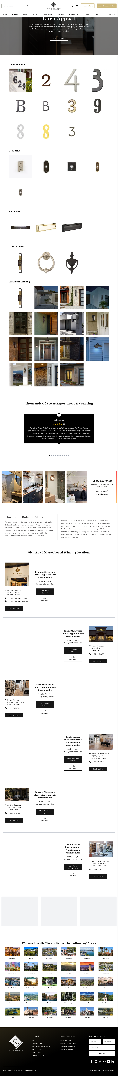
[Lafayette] (87, 996)
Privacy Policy (36, 1052)
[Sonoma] (31, 1011)
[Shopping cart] (77, 6)
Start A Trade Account (68, 1043)
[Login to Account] (72, 6)
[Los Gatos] (87, 1011)
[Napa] (12, 1011)
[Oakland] (87, 952)
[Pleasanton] (49, 1011)
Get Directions (14, 608)
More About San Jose (45, 812)
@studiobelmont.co (102, 494)
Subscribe (102, 1053)
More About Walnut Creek (73, 867)
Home (5, 14)
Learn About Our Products (41, 1046)
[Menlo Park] (12, 981)
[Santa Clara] (31, 967)
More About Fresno (73, 651)
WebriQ (112, 1070)
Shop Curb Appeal (59, 38)
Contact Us (110, 14)
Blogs (98, 14)
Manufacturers (37, 1043)
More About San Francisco (73, 759)
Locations (87, 14)
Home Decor (73, 14)
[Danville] (12, 952)
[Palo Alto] (105, 952)
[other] (114, 529)
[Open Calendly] (114, 546)
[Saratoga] (68, 1011)
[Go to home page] (53, 5)
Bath (25, 14)
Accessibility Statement (68, 1046)
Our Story (35, 1040)
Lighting (60, 14)
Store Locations (65, 1040)
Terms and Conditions (39, 1055)
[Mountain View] (31, 996)
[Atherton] (49, 996)
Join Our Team (36, 1049)
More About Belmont (45, 592)
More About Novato (45, 704)
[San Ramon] (87, 981)
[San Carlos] (49, 967)
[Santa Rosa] (12, 967)
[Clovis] (105, 981)
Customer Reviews (66, 1049)
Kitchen (15, 14)
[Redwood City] (31, 981)
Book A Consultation (44, 599)
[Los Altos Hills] (49, 981)
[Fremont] (105, 967)
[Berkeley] (87, 967)
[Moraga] (68, 967)
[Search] (28, 6)
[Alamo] (31, 952)
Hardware (48, 14)
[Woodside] (68, 981)
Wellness (35, 14)
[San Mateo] (49, 952)
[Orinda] (105, 1011)
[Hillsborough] (68, 996)
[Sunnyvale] (68, 952)
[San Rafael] (105, 996)
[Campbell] (12, 996)
